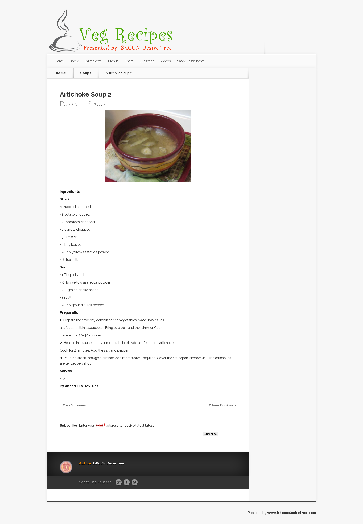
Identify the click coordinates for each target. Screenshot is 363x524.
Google (118, 482)
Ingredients (93, 61)
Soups (85, 73)
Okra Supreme (74, 405)
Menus (113, 61)
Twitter (134, 482)
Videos (166, 61)
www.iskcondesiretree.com (291, 513)
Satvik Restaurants (191, 61)
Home (59, 61)
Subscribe (147, 61)
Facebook (126, 482)
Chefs (129, 61)
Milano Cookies (221, 405)
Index (74, 61)
